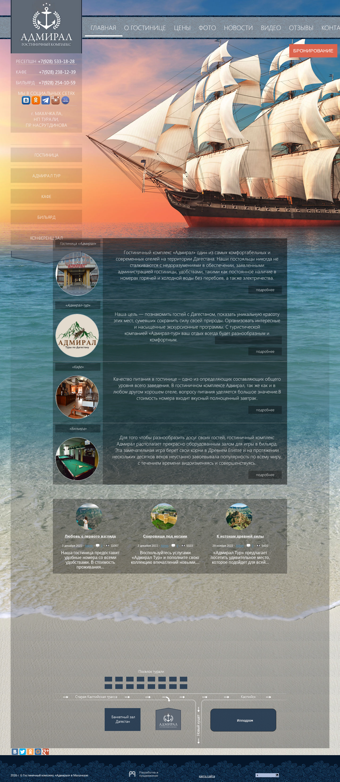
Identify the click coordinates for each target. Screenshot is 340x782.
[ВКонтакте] (15, 752)
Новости (238, 27)
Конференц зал (46, 238)
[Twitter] (22, 752)
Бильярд (46, 217)
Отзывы (301, 27)
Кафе (46, 196)
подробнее (265, 289)
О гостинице (145, 27)
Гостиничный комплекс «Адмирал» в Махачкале (55, 775)
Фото (207, 27)
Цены (182, 27)
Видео (271, 27)
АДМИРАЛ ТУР (46, 175)
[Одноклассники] (30, 752)
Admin (89, 545)
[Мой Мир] (38, 752)
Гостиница (46, 155)
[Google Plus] (45, 752)
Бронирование (313, 50)
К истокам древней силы (240, 536)
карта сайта (207, 776)
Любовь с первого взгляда (90, 536)
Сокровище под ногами (165, 536)
